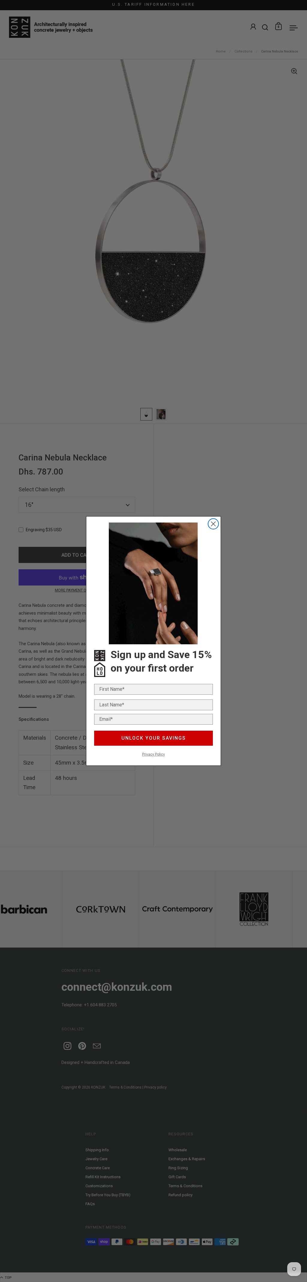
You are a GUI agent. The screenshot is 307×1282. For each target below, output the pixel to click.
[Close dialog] (213, 524)
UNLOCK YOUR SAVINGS (153, 738)
